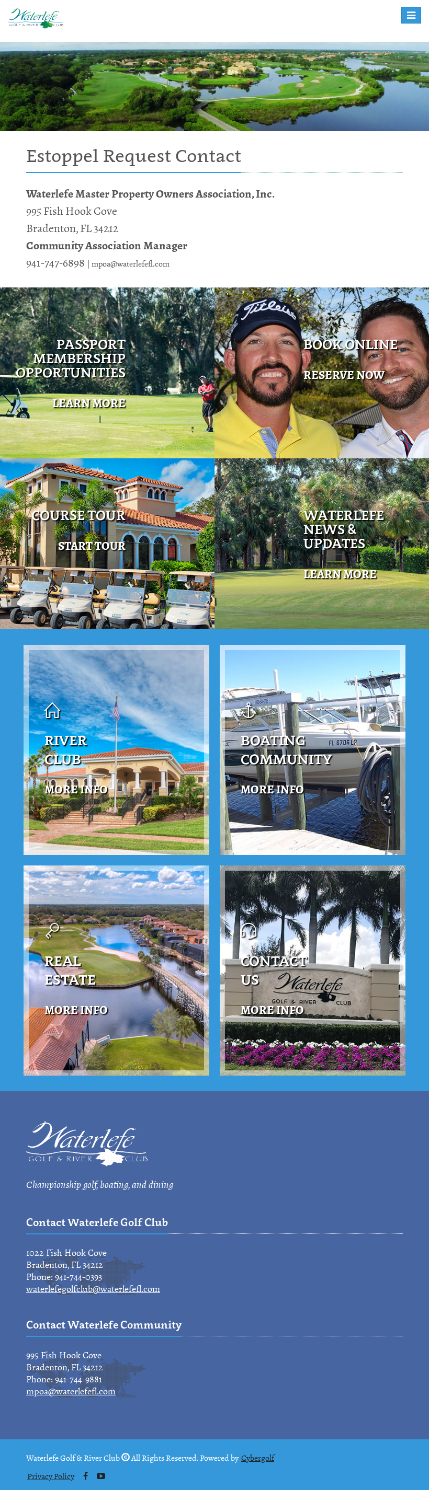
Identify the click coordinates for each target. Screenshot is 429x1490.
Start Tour (92, 546)
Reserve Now (344, 375)
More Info (76, 789)
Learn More (89, 403)
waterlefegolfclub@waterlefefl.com (93, 1289)
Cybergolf (257, 1458)
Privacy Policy (50, 1476)
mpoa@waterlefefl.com (71, 1391)
